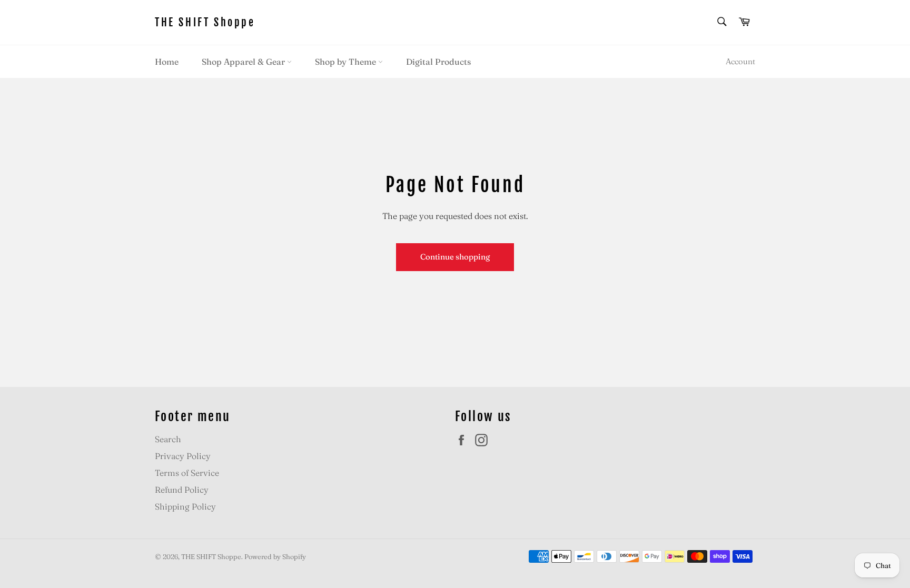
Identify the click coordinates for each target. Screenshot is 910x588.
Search (168, 439)
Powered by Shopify (275, 556)
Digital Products (438, 61)
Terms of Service (187, 472)
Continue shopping (455, 257)
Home (167, 61)
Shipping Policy (185, 506)
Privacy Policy (183, 456)
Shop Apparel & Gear (244, 61)
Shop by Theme (346, 61)
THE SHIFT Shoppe (205, 22)
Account (740, 61)
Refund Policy (182, 489)
